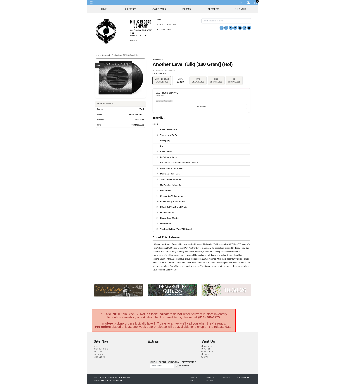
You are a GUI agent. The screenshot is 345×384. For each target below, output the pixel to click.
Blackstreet (106, 55)
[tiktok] (244, 27)
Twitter (207, 349)
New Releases (159, 9)
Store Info (133, 41)
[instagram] (240, 27)
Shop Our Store (101, 349)
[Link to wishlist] (242, 3)
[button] (131, 9)
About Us (186, 9)
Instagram (208, 352)
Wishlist (203, 106)
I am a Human (183, 366)
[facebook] (230, 27)
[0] (255, 3)
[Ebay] (221, 27)
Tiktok (206, 354)
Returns (226, 378)
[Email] (249, 27)
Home (97, 55)
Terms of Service (210, 379)
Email (205, 357)
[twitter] (235, 27)
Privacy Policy (193, 379)
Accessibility (243, 378)
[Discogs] (226, 27)
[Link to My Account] (249, 3)
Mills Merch (241, 9)
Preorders (213, 9)
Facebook (207, 346)
